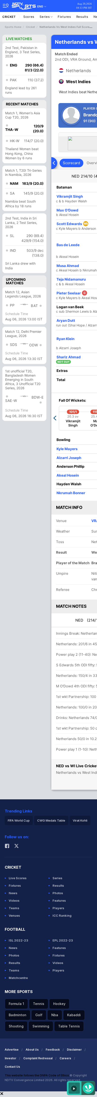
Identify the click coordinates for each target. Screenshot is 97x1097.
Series (45, 17)
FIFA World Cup (19, 820)
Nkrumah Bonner (71, 493)
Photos (58, 893)
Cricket (9, 17)
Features (59, 900)
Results (82, 17)
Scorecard (71, 163)
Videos (14, 900)
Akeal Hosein (68, 475)
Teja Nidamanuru (71, 279)
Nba (54, 1015)
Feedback (53, 1049)
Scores (28, 17)
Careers (65, 1058)
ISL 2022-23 (18, 940)
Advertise (12, 1049)
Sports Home (13, 27)
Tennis (38, 1004)
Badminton (17, 1015)
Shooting (16, 1026)
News (13, 893)
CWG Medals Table (51, 820)
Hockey (59, 1004)
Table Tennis (69, 1026)
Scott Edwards (72, 224)
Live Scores (18, 878)
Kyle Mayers (67, 449)
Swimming (40, 1026)
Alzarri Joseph (69, 458)
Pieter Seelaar (71, 293)
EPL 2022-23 (63, 940)
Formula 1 (16, 1004)
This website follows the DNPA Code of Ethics (37, 1075)
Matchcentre (18, 978)
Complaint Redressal (38, 1058)
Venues (14, 915)
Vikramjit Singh (70, 196)
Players (58, 908)
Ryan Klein (65, 339)
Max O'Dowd (67, 210)
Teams (14, 908)
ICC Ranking (62, 915)
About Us (32, 1049)
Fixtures (64, 17)
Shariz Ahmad (69, 357)
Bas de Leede (68, 245)
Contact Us (12, 1066)
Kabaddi (74, 1015)
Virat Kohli (80, 820)
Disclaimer (74, 1049)
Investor (10, 1058)
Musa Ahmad (68, 265)
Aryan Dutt (66, 320)
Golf (38, 1015)
